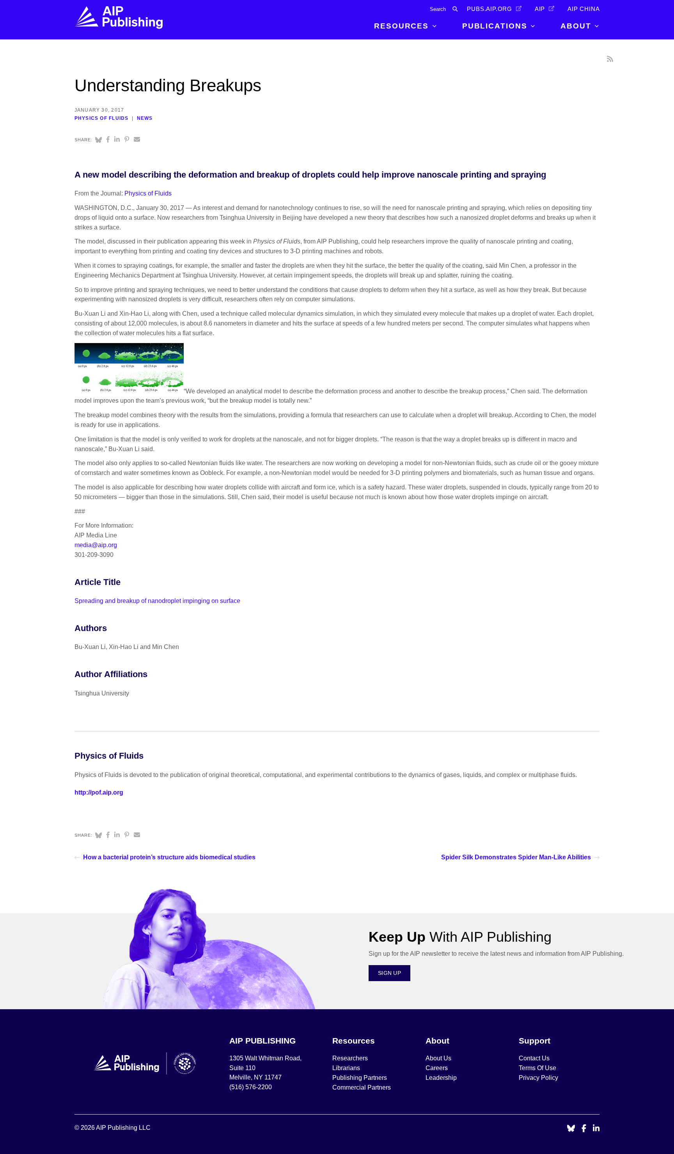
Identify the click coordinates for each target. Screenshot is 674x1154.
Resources (401, 26)
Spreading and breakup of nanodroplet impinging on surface (157, 600)
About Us (438, 1058)
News (145, 118)
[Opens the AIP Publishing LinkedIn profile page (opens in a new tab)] (596, 1129)
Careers (437, 1068)
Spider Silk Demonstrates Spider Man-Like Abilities (516, 857)
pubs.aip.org (489, 9)
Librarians (346, 1068)
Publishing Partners (359, 1077)
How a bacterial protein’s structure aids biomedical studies (169, 857)
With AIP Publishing (460, 937)
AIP (540, 9)
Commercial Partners (361, 1087)
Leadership (441, 1077)
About (575, 26)
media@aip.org (95, 545)
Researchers (350, 1058)
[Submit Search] (455, 9)
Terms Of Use (537, 1068)
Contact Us (534, 1058)
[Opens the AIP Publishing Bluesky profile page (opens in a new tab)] (571, 1129)
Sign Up (389, 973)
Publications (494, 26)
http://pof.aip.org (98, 792)
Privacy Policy (538, 1077)
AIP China (584, 9)
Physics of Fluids (101, 118)
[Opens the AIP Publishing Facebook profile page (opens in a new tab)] (584, 1129)
